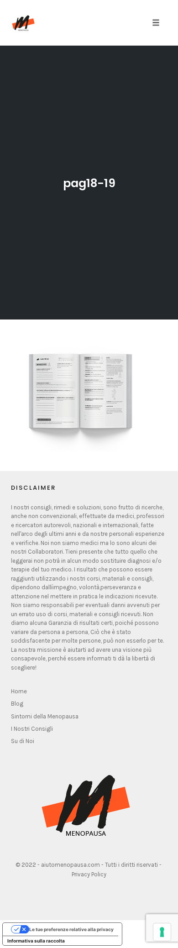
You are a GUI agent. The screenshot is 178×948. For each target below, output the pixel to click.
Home (19, 691)
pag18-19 (89, 183)
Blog (17, 703)
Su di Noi (22, 741)
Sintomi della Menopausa (45, 716)
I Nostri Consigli (32, 728)
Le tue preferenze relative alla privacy (71, 929)
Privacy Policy (89, 874)
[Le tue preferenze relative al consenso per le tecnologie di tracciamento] (162, 932)
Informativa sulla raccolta (36, 940)
